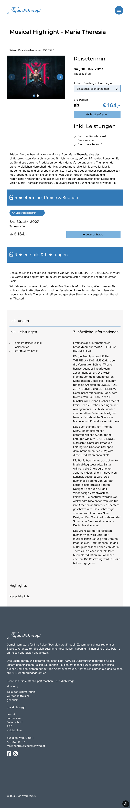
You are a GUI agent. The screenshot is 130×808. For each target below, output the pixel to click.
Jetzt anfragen (98, 114)
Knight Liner (14, 730)
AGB (9, 726)
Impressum (14, 718)
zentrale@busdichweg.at (29, 746)
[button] (34, 95)
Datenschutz (15, 722)
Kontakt (12, 714)
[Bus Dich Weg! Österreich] (24, 10)
